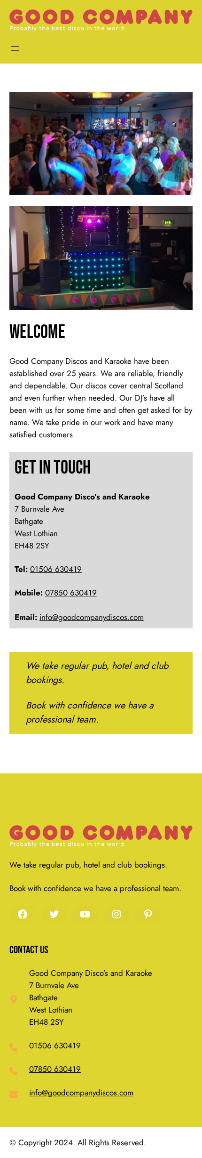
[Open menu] (15, 48)
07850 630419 (71, 592)
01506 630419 (56, 569)
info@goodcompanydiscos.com (91, 617)
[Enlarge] (180, 104)
